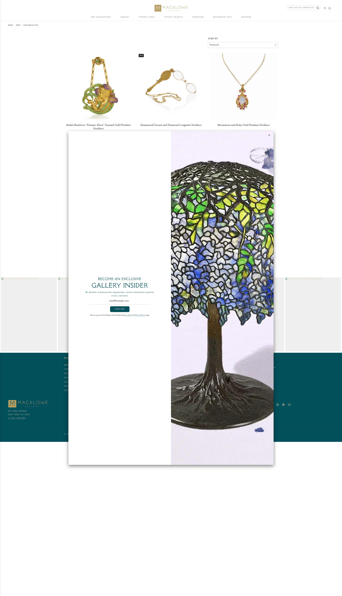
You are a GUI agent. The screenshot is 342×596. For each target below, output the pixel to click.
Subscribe (120, 309)
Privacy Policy (127, 315)
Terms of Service (140, 315)
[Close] (269, 135)
